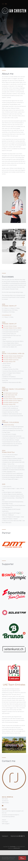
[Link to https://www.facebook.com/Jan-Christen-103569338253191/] (23, 243)
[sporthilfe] (14, 586)
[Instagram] (21, 836)
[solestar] (14, 604)
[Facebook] (19, 836)
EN (6, 4)
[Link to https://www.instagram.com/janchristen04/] (23, 231)
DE (3, 4)
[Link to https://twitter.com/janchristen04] (22, 255)
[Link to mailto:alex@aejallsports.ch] (2, 805)
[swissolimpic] (14, 568)
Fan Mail (4, 809)
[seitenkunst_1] (14, 641)
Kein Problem (22, 858)
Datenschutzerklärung (17, 836)
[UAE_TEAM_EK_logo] (14, 664)
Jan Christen (13, 846)
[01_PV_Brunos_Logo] (14, 623)
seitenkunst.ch (17, 848)
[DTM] (14, 536)
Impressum (5, 836)
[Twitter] (23, 836)
